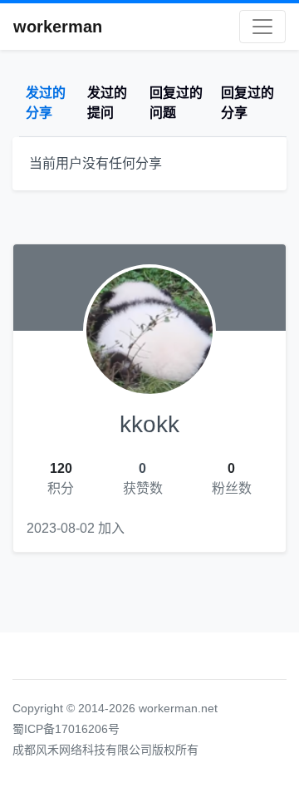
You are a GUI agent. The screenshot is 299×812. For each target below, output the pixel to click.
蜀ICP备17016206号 (66, 729)
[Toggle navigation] (262, 26)
